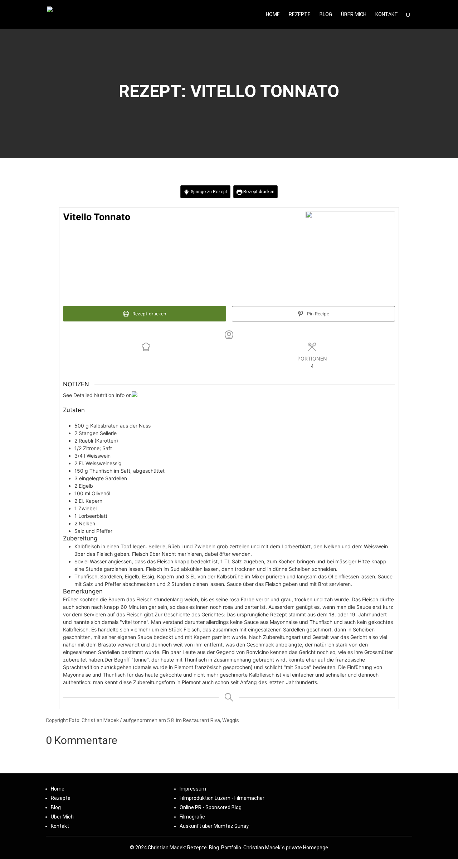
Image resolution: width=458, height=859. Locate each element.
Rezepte (300, 14)
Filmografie (192, 817)
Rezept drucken (258, 191)
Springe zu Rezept (208, 191)
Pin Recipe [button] (317, 313)
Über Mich (353, 14)
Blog (326, 14)
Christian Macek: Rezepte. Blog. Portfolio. (195, 847)
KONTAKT (386, 14)
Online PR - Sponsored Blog (211, 807)
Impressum (193, 789)
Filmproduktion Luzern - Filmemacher (222, 798)
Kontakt (60, 826)
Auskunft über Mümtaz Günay (214, 826)
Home (273, 14)
